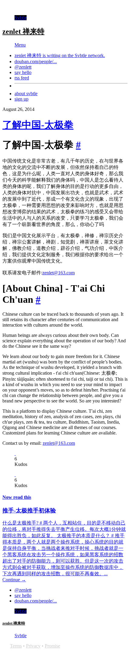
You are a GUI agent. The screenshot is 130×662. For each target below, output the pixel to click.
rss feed (22, 77)
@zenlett (23, 66)
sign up (21, 99)
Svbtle (21, 17)
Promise (52, 645)
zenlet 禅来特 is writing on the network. (60, 55)
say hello (23, 72)
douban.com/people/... (36, 61)
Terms (16, 645)
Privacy (33, 645)
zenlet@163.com (58, 272)
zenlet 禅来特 (23, 31)
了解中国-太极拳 (37, 124)
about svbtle (26, 93)
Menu (20, 44)
